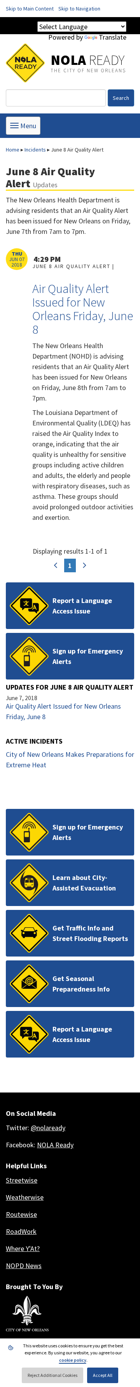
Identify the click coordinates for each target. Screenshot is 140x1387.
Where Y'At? (23, 1248)
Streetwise (21, 1180)
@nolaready (48, 1127)
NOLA (87, 60)
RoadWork (21, 1231)
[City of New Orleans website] (27, 1313)
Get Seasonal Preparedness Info (81, 983)
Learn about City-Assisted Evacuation (84, 882)
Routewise (21, 1214)
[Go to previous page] (56, 565)
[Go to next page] (84, 565)
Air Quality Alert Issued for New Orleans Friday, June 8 (82, 309)
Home (12, 149)
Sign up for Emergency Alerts (87, 656)
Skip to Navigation (79, 8)
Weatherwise (25, 1197)
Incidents (35, 149)
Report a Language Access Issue (82, 605)
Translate (112, 37)
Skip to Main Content (30, 8)
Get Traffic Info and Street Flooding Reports (90, 933)
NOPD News (24, 1265)
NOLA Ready (55, 1144)
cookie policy (72, 1360)
